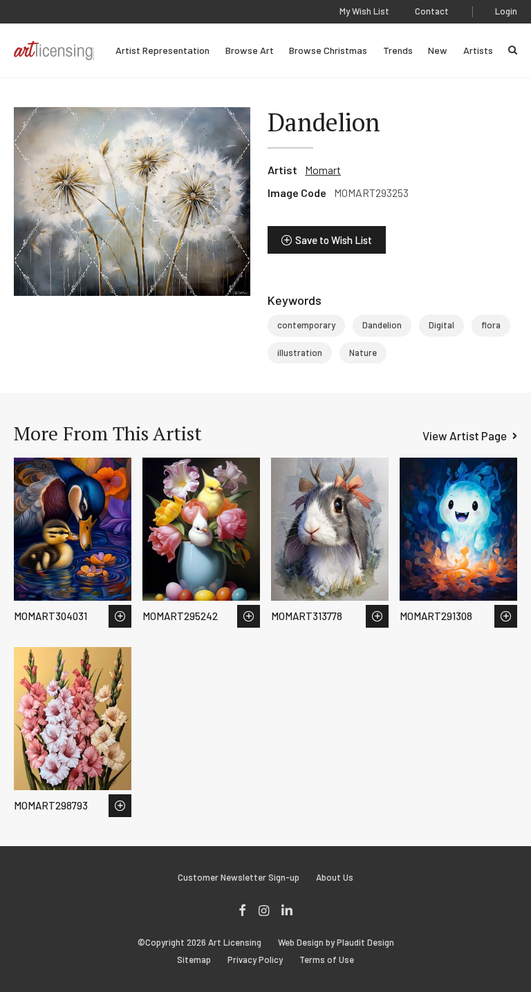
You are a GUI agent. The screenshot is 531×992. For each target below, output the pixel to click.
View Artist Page (464, 435)
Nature (363, 352)
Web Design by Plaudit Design (336, 942)
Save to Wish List (333, 240)
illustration (299, 352)
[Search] (512, 50)
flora (491, 324)
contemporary (306, 324)
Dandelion (382, 324)
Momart (323, 169)
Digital (441, 324)
